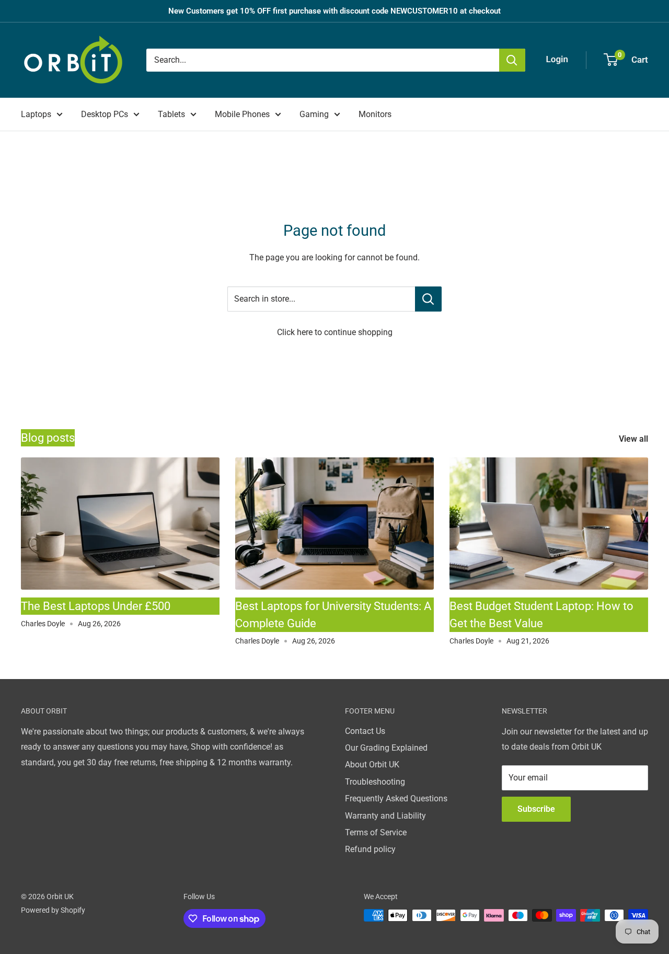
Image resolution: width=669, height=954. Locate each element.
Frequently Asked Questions (396, 798)
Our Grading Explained (386, 748)
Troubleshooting (375, 782)
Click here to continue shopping (335, 332)
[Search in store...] (428, 299)
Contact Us (365, 731)
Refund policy (370, 849)
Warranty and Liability (385, 816)
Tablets (171, 114)
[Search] (512, 60)
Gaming (314, 114)
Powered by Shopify (53, 910)
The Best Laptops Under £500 (95, 606)
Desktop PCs (104, 114)
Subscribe (536, 809)
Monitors (375, 114)
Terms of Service (376, 832)
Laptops (36, 114)
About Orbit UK (372, 764)
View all (634, 439)
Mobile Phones (242, 114)
